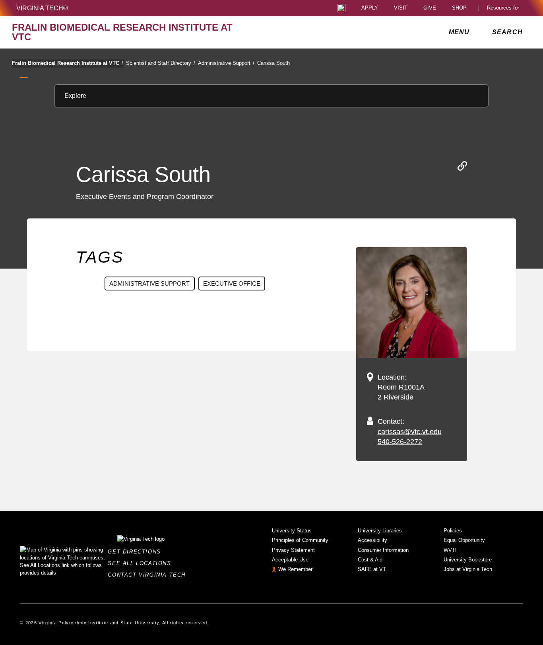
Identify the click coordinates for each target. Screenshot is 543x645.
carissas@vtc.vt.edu (410, 432)
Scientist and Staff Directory (160, 63)
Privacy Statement (293, 550)
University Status (292, 531)
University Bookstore (468, 560)
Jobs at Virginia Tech (468, 569)
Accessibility (372, 540)
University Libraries (380, 531)
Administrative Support (226, 63)
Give (429, 8)
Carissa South (273, 63)
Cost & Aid (370, 560)
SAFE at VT (372, 569)
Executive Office (231, 283)
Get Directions (136, 552)
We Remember (295, 569)
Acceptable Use (290, 560)
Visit (400, 8)
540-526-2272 (400, 442)
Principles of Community (300, 540)
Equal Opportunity (464, 540)
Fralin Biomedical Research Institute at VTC (67, 63)
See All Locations (141, 563)
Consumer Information (383, 550)
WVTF (451, 550)
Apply (369, 8)
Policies (453, 531)
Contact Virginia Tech (149, 575)
